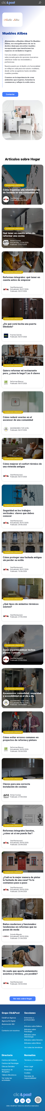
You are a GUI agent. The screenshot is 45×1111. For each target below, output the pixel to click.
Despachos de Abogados (7, 1071)
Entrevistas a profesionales (29, 1019)
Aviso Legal (28, 1066)
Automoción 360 (8, 1024)
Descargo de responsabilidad (30, 1077)
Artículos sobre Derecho (33, 1040)
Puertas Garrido (16, 335)
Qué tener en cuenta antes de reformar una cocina (19, 234)
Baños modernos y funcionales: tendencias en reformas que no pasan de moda (20, 927)
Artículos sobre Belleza (33, 1026)
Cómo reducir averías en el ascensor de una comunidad (18, 418)
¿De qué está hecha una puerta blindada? (19, 325)
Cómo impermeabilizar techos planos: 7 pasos (19, 651)
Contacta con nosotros (11, 1031)
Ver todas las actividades (7, 1079)
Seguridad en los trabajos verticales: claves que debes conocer (18, 513)
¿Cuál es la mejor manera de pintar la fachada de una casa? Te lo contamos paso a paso (21, 880)
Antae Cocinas (15, 241)
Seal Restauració (16, 198)
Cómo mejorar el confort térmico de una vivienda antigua (22, 465)
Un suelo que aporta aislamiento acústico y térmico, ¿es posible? (20, 972)
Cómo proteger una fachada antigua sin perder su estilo (22, 558)
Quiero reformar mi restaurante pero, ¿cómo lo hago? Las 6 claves (21, 372)
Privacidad (28, 1070)
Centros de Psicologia (10, 1063)
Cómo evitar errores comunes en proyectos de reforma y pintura (21, 738)
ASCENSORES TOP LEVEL (19, 428)
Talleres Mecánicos (9, 1075)
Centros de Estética (9, 1060)
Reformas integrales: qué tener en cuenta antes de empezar (21, 278)
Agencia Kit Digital (8, 1021)
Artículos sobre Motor (32, 1043)
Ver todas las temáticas (33, 1047)
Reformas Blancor (17, 381)
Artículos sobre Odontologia (30, 1036)
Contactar (10, 94)
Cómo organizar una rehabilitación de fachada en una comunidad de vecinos (21, 191)
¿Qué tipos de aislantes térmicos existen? (21, 605)
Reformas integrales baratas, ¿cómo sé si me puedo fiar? (18, 832)
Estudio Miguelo (16, 934)
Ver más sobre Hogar (22, 999)
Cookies (27, 1073)
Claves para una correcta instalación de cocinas (16, 785)
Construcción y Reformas (14, 185)
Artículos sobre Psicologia (30, 1030)
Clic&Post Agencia (9, 1018)
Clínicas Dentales (8, 1066)
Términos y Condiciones (33, 1060)
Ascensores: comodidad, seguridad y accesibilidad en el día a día (22, 694)
